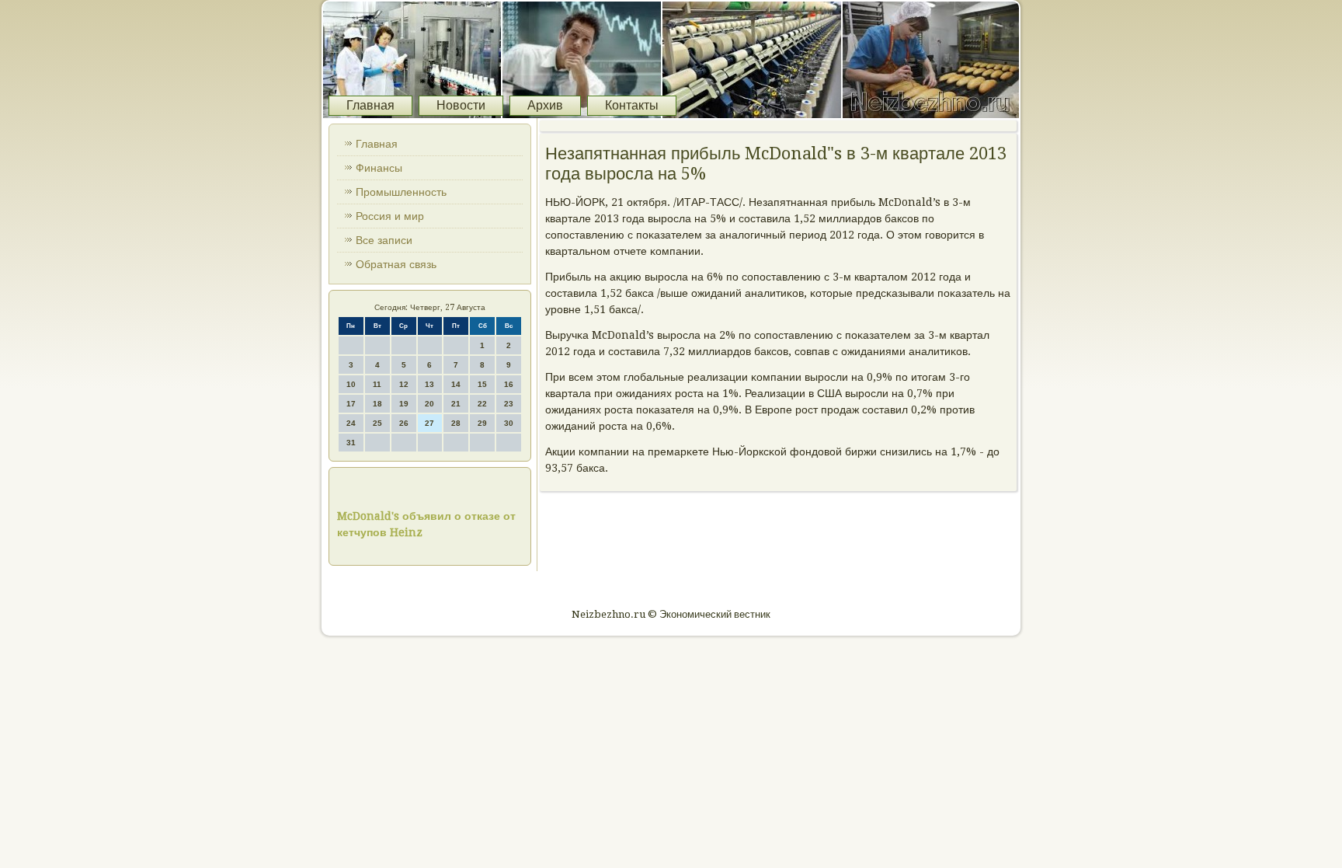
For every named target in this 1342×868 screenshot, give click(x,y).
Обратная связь (396, 264)
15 (482, 384)
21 (456, 403)
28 (456, 423)
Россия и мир (390, 216)
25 (377, 423)
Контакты (632, 105)
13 (429, 384)
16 (508, 384)
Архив (545, 105)
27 (429, 423)
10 (351, 384)
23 (508, 403)
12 (404, 384)
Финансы (379, 168)
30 (508, 423)
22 (482, 403)
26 (404, 423)
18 (377, 403)
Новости (460, 105)
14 (456, 384)
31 (351, 442)
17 (351, 403)
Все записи (384, 240)
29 (482, 423)
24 (351, 423)
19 (404, 403)
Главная (370, 105)
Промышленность (401, 192)
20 (429, 403)
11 (377, 384)
